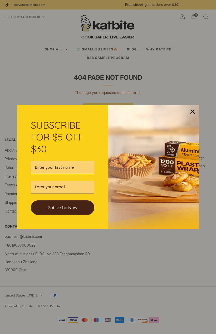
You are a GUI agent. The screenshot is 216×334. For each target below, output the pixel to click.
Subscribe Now (62, 207)
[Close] (192, 111)
